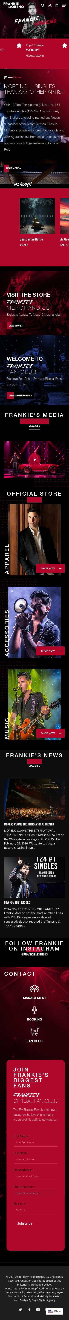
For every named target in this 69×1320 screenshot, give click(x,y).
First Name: (21, 1136)
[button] (64, 5)
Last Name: (20, 1153)
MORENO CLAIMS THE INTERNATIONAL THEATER (29, 824)
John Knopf (31, 1288)
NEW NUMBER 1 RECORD (17, 902)
